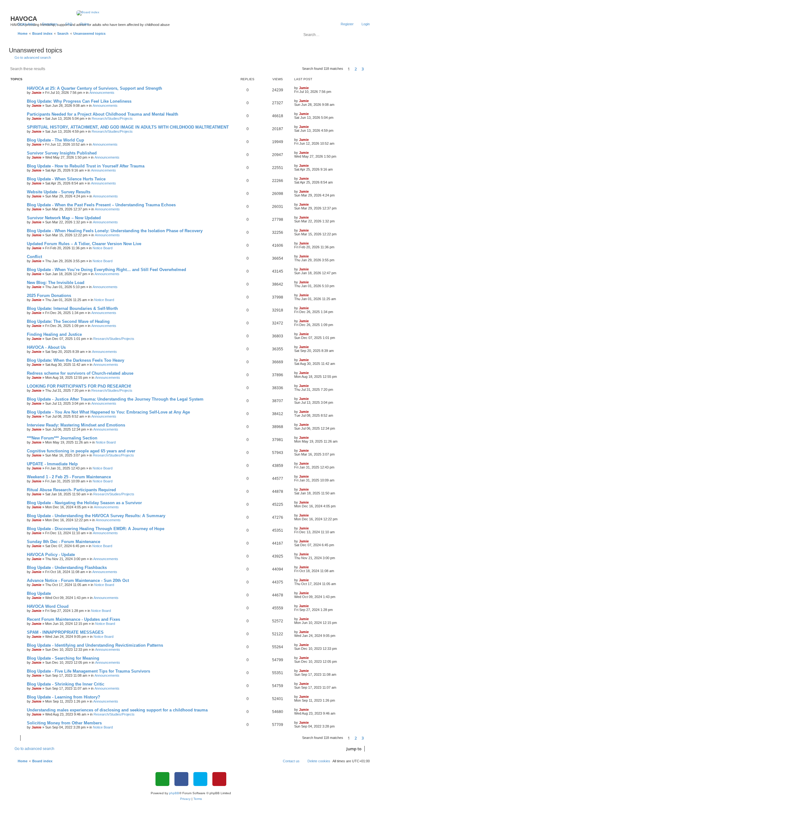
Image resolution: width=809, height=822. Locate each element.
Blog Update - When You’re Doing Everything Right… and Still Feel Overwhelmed (106, 269)
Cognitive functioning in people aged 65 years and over (81, 451)
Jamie (36, 92)
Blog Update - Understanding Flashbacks (67, 567)
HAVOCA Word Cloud (48, 606)
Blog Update (39, 593)
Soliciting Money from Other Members (64, 723)
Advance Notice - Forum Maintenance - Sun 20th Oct (78, 580)
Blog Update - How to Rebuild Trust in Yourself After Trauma (85, 166)
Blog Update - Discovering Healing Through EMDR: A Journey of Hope (95, 528)
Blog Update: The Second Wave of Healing (68, 321)
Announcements (101, 92)
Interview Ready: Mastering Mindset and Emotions (76, 425)
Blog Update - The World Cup (55, 140)
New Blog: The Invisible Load (55, 282)
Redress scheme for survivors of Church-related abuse (80, 373)
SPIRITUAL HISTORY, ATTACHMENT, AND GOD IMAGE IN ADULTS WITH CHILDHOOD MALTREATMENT (128, 127)
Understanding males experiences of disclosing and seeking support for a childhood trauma (117, 710)
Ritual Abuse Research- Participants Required (71, 489)
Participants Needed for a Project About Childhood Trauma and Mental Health (102, 114)
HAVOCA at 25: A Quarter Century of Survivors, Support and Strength (94, 88)
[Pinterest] (219, 779)
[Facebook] (181, 779)
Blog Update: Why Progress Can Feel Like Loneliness (79, 101)
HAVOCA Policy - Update (51, 554)
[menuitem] (47, 24)
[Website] (162, 779)
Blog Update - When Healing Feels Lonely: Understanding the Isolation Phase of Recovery (115, 230)
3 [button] (363, 69)
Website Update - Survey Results (58, 192)
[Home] (191, 12)
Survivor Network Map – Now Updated (64, 217)
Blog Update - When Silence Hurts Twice (66, 179)
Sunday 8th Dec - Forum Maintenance (63, 541)
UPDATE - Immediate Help (52, 464)
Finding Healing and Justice (54, 334)
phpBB (174, 793)
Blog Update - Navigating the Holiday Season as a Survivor (84, 502)
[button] (370, 69)
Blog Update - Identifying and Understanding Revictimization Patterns (95, 645)
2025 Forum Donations (49, 295)
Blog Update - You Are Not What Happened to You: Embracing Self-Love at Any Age (108, 412)
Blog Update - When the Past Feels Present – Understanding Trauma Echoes (101, 204)
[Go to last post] (312, 88)
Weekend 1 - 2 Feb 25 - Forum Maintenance (69, 476)
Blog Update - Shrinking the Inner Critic (65, 684)
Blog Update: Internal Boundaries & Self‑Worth (72, 308)
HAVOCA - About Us (46, 347)
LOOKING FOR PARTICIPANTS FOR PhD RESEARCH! (79, 386)
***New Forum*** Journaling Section (62, 438)
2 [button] (356, 69)
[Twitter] (200, 779)
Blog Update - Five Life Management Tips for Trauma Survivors (88, 671)
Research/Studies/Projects (112, 118)
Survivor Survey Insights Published (62, 153)
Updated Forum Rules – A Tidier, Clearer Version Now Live (84, 243)
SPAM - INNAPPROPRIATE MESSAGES (65, 632)
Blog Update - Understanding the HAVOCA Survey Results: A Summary (96, 515)
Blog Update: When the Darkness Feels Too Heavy (75, 360)
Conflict (34, 256)
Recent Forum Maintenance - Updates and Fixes (73, 619)
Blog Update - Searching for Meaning (63, 658)
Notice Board (103, 248)
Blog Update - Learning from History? (63, 697)
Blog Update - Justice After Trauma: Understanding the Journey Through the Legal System (115, 399)
